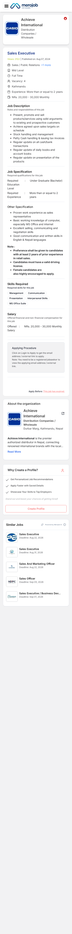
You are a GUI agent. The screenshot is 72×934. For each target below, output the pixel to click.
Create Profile (36, 508)
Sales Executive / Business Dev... (40, 593)
